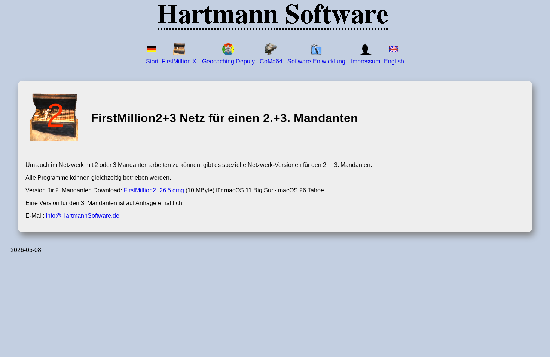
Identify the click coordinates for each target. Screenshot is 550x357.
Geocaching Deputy (228, 61)
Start (152, 61)
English (394, 61)
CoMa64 (271, 61)
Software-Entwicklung (316, 61)
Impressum (365, 61)
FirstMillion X (179, 61)
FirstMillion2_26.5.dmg (153, 190)
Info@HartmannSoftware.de (82, 215)
